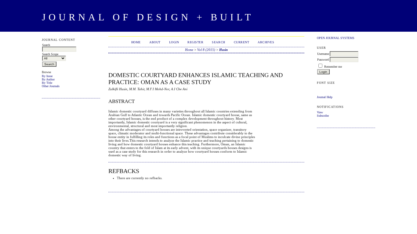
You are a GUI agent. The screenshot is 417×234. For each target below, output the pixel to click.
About (155, 42)
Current (241, 42)
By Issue (47, 76)
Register (195, 42)
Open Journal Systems (335, 38)
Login (174, 42)
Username (323, 53)
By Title (47, 82)
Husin (223, 49)
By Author (48, 79)
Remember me (333, 66)
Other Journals (51, 86)
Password (323, 59)
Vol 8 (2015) (206, 49)
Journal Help (324, 97)
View (320, 112)
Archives (266, 42)
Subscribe (323, 115)
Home (136, 42)
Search (218, 42)
